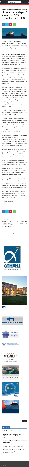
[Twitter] (7, 24)
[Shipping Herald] (14, 2)
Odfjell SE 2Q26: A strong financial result (13, 446)
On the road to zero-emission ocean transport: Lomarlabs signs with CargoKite (7, 224)
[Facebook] (3, 24)
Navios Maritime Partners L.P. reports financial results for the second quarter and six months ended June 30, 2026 (14, 451)
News (8, 9)
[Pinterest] (10, 24)
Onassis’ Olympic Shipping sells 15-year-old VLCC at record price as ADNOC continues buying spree (15, 436)
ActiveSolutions (24, 465)
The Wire (19, 9)
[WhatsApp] (14, 24)
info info (5, 20)
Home (3, 7)
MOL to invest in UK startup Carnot (22, 222)
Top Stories (24, 9)
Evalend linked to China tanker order (12, 431)
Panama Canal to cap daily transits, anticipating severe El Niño (15, 441)
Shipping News (13, 9)
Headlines (8, 7)
